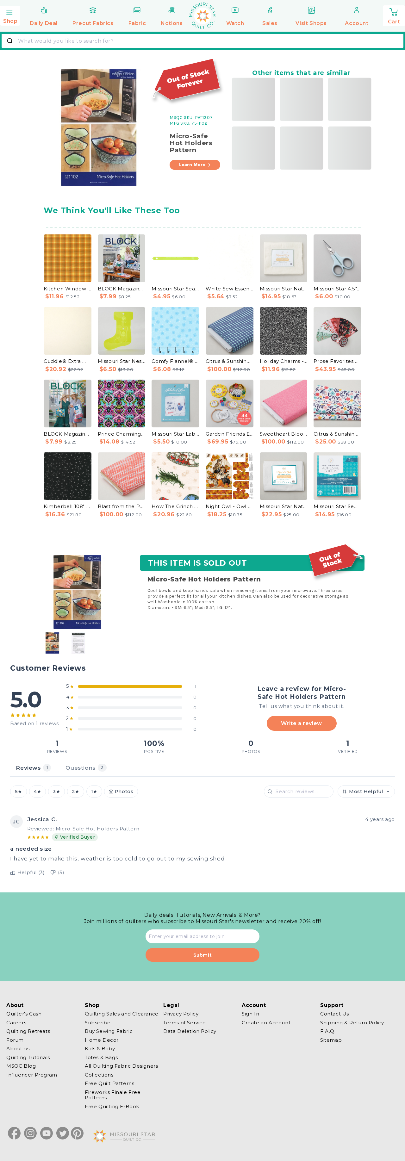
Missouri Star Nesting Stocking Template (122, 361)
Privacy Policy (180, 1014)
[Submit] (10, 41)
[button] (10, 15)
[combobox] (202, 41)
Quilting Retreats (28, 1031)
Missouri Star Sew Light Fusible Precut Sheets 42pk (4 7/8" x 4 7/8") (337, 506)
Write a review (301, 723)
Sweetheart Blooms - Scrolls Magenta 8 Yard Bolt (284, 434)
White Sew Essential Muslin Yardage (229, 289)
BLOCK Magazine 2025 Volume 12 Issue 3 (67, 434)
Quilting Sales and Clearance (122, 1014)
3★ (56, 791)
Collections (99, 1075)
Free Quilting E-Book (112, 1106)
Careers (16, 1023)
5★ (18, 791)
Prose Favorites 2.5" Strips (337, 361)
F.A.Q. (328, 1031)
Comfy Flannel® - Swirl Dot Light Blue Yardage (175, 361)
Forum (15, 1040)
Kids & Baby (100, 1049)
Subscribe (97, 1023)
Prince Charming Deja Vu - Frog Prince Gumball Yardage (122, 434)
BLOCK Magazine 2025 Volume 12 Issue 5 (122, 289)
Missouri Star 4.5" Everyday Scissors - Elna (337, 289)
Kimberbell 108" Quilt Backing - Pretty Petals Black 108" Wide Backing (67, 506)
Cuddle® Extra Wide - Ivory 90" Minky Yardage (67, 361)
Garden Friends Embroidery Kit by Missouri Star (229, 434)
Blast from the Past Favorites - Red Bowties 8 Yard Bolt (122, 506)
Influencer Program (31, 1075)
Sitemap (331, 1040)
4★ (37, 791)
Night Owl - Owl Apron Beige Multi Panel (229, 506)
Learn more (192, 164)
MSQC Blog (21, 1066)
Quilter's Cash (23, 1014)
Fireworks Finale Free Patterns (113, 1095)
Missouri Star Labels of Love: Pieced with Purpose (175, 434)
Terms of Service (184, 1023)
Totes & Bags (101, 1057)
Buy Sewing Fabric (109, 1031)
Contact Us (334, 1014)
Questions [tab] (84, 767)
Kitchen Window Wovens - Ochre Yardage (67, 289)
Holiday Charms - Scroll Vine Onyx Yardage (284, 361)
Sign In (250, 1014)
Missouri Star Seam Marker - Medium (175, 289)
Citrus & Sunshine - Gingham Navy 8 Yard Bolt (229, 361)
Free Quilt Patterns (109, 1083)
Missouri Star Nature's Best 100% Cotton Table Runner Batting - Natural (284, 289)
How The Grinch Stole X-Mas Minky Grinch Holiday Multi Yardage (175, 506)
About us (18, 1049)
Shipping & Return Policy (352, 1023)
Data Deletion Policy (189, 1031)
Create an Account (266, 1023)
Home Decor (102, 1040)
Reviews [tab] (32, 767)
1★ (94, 791)
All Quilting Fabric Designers (121, 1066)
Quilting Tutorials (28, 1057)
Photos (124, 791)
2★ (75, 791)
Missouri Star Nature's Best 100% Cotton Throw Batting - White (284, 506)
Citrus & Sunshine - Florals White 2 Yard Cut (337, 434)
